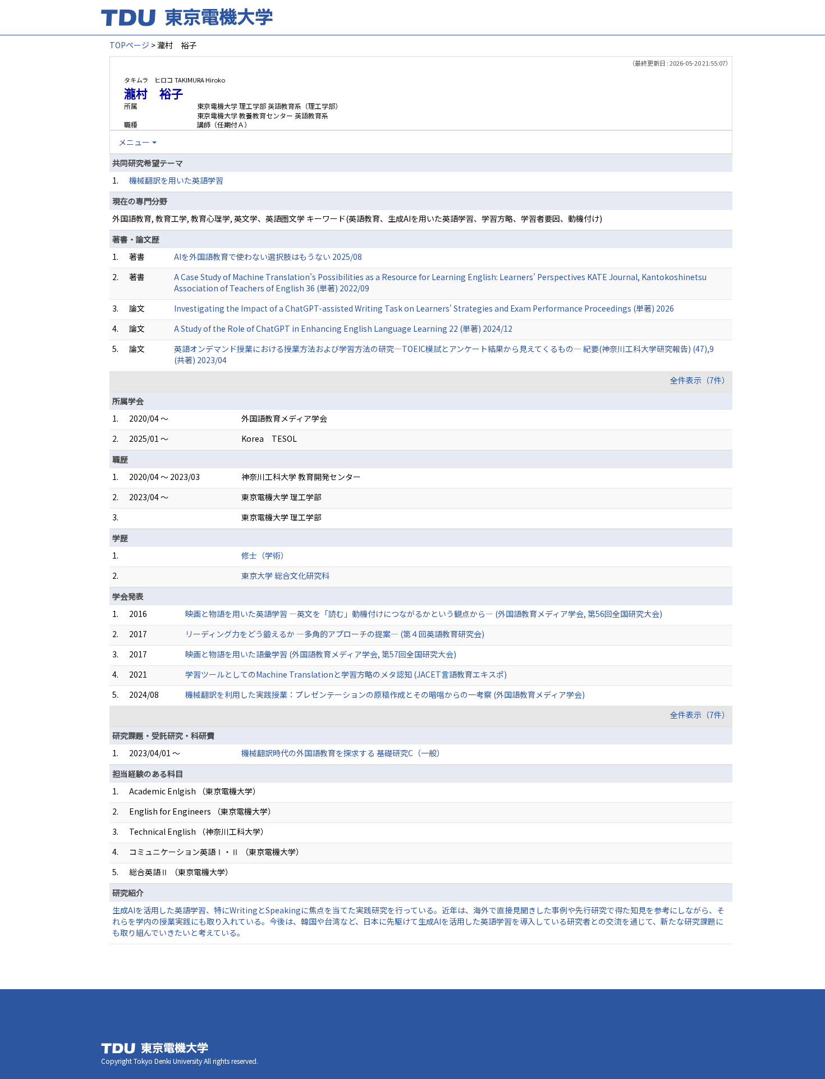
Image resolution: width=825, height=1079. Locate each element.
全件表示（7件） (700, 380)
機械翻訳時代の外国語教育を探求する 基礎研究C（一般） (342, 752)
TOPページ (129, 45)
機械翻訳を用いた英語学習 (176, 180)
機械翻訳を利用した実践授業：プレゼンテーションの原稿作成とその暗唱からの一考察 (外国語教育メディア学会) (385, 694)
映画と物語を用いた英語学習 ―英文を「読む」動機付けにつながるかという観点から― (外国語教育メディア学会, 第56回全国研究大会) (423, 613)
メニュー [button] (134, 142)
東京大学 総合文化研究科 (285, 575)
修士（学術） (264, 555)
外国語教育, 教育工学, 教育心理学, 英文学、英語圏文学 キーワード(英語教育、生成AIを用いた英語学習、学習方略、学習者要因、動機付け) (357, 218)
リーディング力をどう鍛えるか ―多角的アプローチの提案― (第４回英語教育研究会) (334, 633)
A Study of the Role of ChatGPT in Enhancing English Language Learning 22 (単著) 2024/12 (343, 328)
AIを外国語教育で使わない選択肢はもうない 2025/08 (268, 256)
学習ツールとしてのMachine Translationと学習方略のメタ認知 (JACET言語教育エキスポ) (346, 674)
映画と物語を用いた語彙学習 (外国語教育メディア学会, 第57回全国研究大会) (320, 654)
